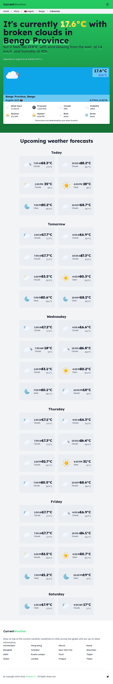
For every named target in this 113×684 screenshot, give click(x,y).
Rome (89, 645)
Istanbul (35, 650)
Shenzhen (91, 650)
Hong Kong (36, 645)
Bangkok (7, 650)
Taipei (89, 654)
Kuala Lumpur (38, 654)
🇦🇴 (29, 11)
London (34, 659)
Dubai (6, 659)
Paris (61, 654)
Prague (62, 659)
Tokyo (89, 659)
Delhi (5, 654)
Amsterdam (9, 645)
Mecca (62, 645)
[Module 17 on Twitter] (108, 676)
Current (14, 4)
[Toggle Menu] (107, 4)
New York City (65, 650)
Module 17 (31, 676)
